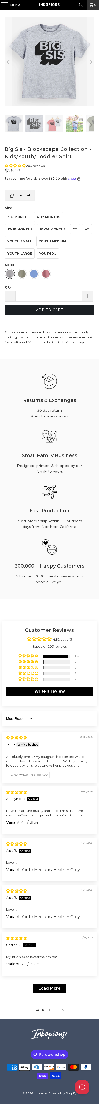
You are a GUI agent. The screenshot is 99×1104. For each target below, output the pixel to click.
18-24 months (53, 229)
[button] (15, 166)
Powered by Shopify (62, 1093)
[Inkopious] (49, 5)
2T (75, 229)
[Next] (90, 62)
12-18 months (19, 229)
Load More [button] (49, 988)
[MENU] (2, 5)
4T (87, 229)
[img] (16, 738)
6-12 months (48, 217)
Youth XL (47, 253)
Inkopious (40, 1093)
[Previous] (8, 62)
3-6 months (18, 217)
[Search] (81, 5)
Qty (8, 287)
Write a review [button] (49, 691)
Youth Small (19, 241)
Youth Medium (52, 241)
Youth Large (19, 253)
